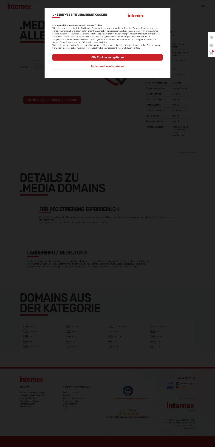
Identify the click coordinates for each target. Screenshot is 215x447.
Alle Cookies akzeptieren (107, 57)
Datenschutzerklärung (99, 45)
